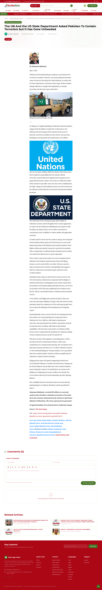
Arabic (69, 565)
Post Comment (89, 483)
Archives (38, 567)
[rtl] (19, 467)
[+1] (24, 467)
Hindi (69, 562)
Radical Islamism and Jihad (16, 18)
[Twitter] (9, 577)
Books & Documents (57, 572)
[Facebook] (5, 577)
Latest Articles (56, 560)
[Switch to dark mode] (84, 5)
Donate (86, 560)
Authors (38, 565)
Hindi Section (56, 567)
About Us (38, 562)
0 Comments (53, 34)
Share (9, 39)
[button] (16, 467)
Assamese (71, 572)
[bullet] (29, 467)
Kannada (70, 574)
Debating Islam (56, 574)
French (70, 579)
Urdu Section (55, 565)
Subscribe (93, 546)
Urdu (69, 560)
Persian (70, 577)
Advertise (86, 562)
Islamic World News (57, 569)
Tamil (69, 569)
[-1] (22, 467)
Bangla (70, 567)
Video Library (55, 562)
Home (6, 18)
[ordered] (27, 467)
